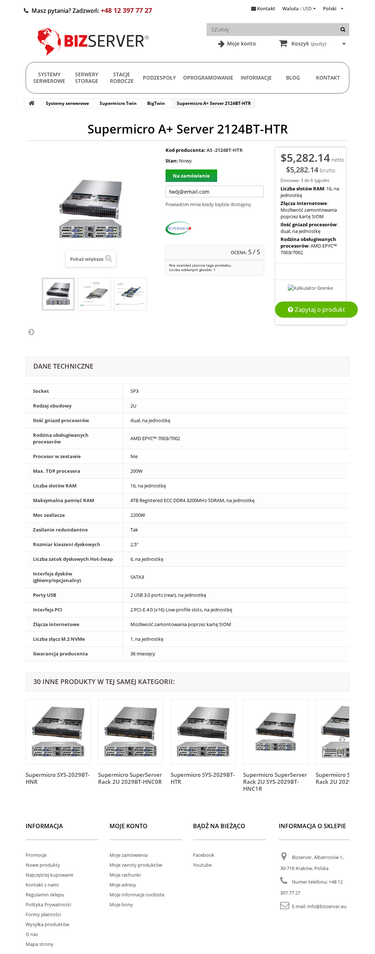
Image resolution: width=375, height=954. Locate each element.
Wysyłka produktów (47, 924)
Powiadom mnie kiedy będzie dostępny (208, 204)
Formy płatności (43, 914)
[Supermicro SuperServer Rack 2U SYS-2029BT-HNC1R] (275, 731)
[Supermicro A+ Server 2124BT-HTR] (58, 294)
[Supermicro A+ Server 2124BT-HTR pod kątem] (94, 294)
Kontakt (266, 8)
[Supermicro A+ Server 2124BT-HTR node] (130, 294)
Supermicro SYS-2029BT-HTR (203, 778)
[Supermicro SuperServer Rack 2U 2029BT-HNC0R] (130, 731)
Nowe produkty (43, 865)
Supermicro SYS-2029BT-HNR (58, 778)
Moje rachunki (125, 874)
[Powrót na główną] (31, 103)
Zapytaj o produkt (319, 309)
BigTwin (156, 103)
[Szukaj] (343, 29)
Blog (293, 77)
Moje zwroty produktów (135, 865)
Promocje (36, 855)
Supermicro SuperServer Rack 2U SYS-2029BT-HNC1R (275, 781)
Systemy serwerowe (49, 77)
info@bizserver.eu (326, 906)
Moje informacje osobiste (136, 894)
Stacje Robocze (122, 77)
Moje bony (121, 904)
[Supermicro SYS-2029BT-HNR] (58, 731)
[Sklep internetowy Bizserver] (93, 58)
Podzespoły (159, 77)
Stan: (172, 160)
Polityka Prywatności (48, 904)
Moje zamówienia (128, 855)
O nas (32, 934)
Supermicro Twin (118, 103)
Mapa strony (39, 944)
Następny (31, 331)
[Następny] (342, 739)
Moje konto (241, 43)
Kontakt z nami (42, 884)
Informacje (256, 77)
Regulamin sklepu (45, 894)
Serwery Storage (86, 77)
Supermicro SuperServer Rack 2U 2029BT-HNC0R (130, 778)
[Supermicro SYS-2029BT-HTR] (203, 731)
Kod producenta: (185, 150)
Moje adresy (122, 884)
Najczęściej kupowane (49, 874)
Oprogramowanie (208, 77)
